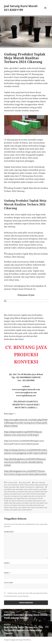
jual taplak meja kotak (33, 505)
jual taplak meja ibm (28, 503)
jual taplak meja (9, 489)
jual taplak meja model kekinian (21, 510)
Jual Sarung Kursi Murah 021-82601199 (20, 8)
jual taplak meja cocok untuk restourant (23, 494)
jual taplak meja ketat (17, 505)
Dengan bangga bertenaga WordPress (17, 640)
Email (7, 573)
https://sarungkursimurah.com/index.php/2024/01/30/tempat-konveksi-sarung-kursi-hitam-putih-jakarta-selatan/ (26, 422)
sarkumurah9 (26, 482)
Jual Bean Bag (33, 485)
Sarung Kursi (29, 487)
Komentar (9, 532)
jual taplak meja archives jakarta (27, 489)
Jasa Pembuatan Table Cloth (18, 485)
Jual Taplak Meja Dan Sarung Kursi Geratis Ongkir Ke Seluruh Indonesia (23, 499)
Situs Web (8, 583)
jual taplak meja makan (27, 507)
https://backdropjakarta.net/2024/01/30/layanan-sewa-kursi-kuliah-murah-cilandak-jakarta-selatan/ (25, 462)
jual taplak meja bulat (24, 491)
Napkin (22, 487)
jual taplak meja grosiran (33, 501)
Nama (7, 563)
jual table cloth (14, 487)
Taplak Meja (39, 487)
